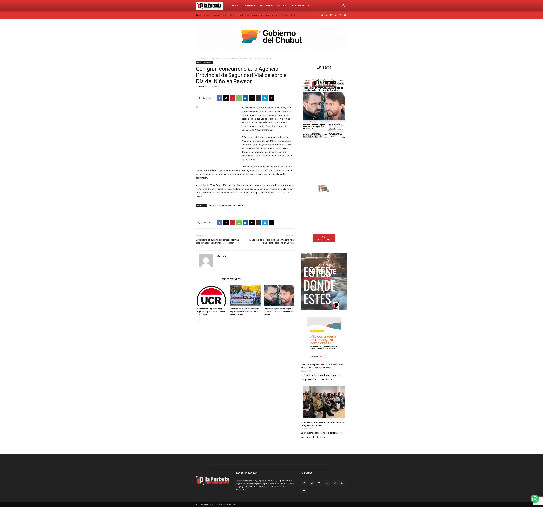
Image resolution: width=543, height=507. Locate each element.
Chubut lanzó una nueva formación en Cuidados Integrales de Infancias (322, 424)
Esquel (232, 5)
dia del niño (242, 205)
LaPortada (203, 86)
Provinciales (208, 62)
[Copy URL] (271, 98)
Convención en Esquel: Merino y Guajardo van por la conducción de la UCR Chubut (210, 311)
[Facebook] (317, 15)
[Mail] (326, 15)
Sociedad (248, 5)
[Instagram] (321, 15)
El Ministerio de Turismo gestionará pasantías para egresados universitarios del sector (217, 241)
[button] (343, 6)
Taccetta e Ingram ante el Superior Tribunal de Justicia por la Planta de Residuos (279, 311)
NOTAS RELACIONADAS (208, 279)
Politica (281, 5)
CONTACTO (284, 15)
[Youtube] (345, 15)
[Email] (252, 98)
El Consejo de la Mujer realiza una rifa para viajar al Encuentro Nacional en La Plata (271, 241)
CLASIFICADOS (244, 15)
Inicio (198, 58)
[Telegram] (265, 98)
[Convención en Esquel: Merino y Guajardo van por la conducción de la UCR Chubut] (211, 295)
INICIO (293, 15)
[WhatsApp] (340, 15)
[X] (331, 15)
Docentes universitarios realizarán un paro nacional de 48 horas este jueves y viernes (244, 311)
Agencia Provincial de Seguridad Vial (221, 205)
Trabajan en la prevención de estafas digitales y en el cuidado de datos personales (322, 366)
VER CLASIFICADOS (324, 238)
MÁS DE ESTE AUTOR (232, 279)
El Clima (296, 5)
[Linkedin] (245, 98)
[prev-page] (198, 320)
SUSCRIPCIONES (258, 15)
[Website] (335, 15)
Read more (327, 379)
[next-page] (202, 320)
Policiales (264, 5)
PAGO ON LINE (271, 15)
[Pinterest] (232, 98)
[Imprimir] (258, 98)
